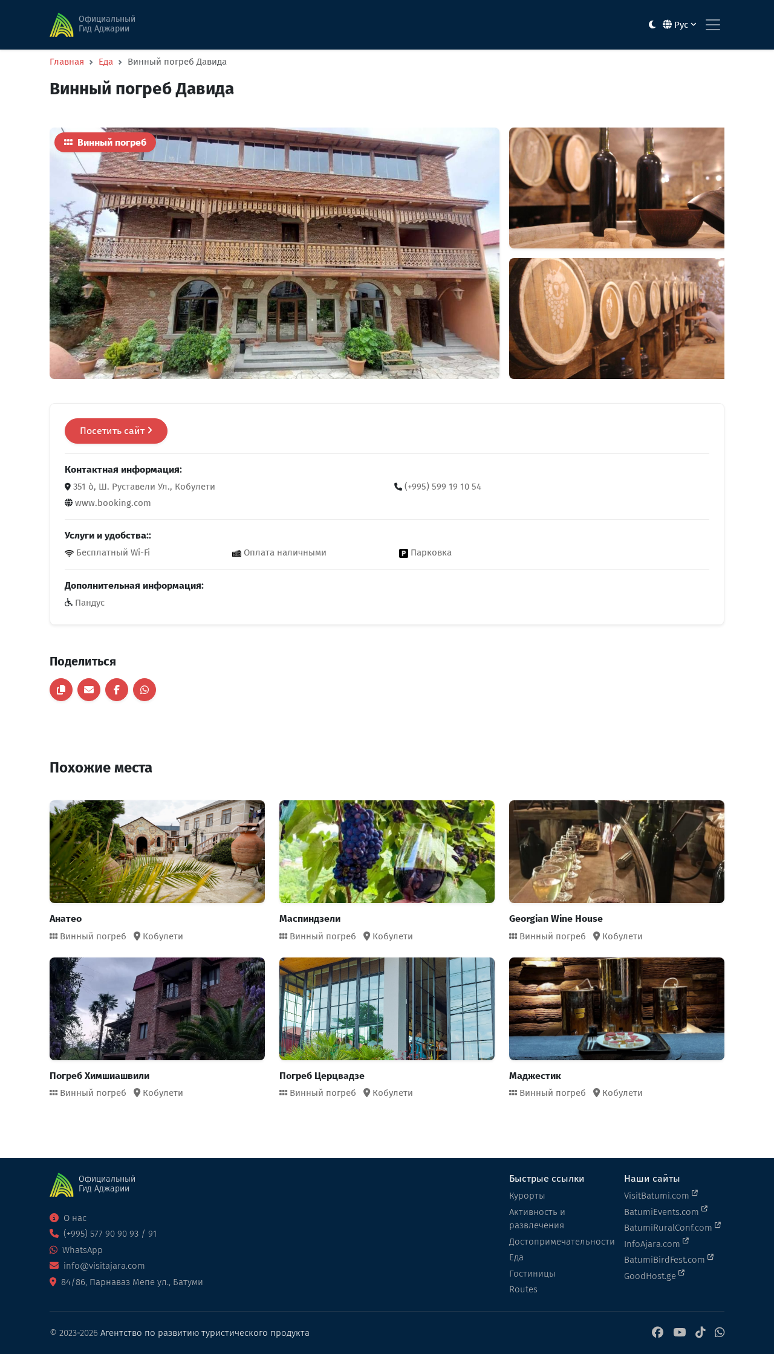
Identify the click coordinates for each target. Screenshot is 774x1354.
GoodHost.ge (651, 1276)
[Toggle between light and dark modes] (652, 25)
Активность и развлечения (537, 1219)
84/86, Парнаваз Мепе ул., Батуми (131, 1282)
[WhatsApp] (719, 1333)
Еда (106, 61)
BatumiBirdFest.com (665, 1259)
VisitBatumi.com (658, 1195)
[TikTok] (700, 1333)
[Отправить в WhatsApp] (144, 689)
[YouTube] (679, 1333)
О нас (73, 1218)
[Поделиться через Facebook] (116, 689)
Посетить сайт (113, 430)
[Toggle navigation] (712, 24)
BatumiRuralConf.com (669, 1227)
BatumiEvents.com (662, 1212)
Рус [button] (681, 24)
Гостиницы (532, 1273)
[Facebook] (657, 1333)
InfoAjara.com (653, 1244)
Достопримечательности (559, 1241)
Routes (523, 1289)
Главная (67, 61)
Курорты (527, 1195)
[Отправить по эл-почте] (88, 689)
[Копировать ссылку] (61, 689)
